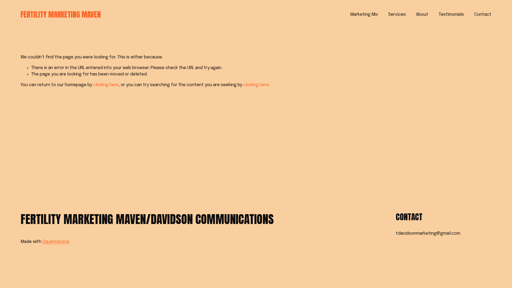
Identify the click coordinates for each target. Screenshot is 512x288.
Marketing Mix (364, 14)
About (422, 14)
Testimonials (451, 14)
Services (397, 14)
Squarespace (55, 241)
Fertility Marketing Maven (61, 14)
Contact (482, 14)
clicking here (106, 85)
